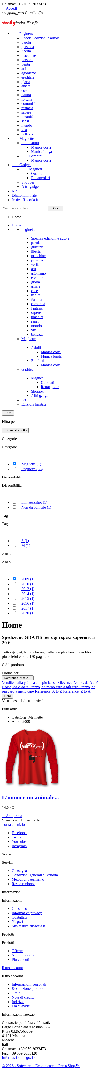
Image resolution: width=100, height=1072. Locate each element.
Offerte (17, 951)
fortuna (26, 99)
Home (16, 225)
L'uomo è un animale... (30, 797)
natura (26, 95)
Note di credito (23, 997)
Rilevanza (65, 682)
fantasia (27, 108)
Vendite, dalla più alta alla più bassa (29, 682)
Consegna (19, 871)
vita (24, 130)
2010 (27, 584)
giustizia (27, 47)
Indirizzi (18, 1002)
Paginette (22, 34)
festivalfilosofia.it (25, 200)
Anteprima (12, 816)
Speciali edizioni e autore (40, 38)
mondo (26, 125)
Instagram (19, 846)
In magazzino (34, 502)
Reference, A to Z (18, 678)
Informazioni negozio (18, 1057)
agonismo (28, 73)
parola (26, 42)
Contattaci (19, 917)
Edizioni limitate (24, 195)
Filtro (7, 696)
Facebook (19, 833)
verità (25, 64)
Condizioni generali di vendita (35, 875)
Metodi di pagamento (28, 879)
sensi (25, 121)
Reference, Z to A (77, 691)
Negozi (17, 922)
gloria (25, 82)
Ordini (17, 993)
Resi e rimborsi (23, 884)
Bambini (31, 156)
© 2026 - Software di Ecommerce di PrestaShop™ (41, 1066)
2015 (27, 598)
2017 (27, 608)
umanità (27, 117)
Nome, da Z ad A (15, 687)
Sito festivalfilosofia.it (28, 926)
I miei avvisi (21, 1006)
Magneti (31, 169)
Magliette (23, 138)
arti (23, 69)
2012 (27, 589)
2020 (27, 613)
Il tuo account (12, 968)
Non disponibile (36, 507)
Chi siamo (19, 908)
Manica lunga (41, 152)
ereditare (27, 77)
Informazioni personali (29, 984)
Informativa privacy (27, 913)
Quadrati (37, 173)
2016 (27, 603)
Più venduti (20, 959)
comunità (28, 103)
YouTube (19, 841)
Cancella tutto (15, 430)
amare (26, 86)
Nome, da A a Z (86, 682)
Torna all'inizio (15, 824)
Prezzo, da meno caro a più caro (54, 687)
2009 (27, 579)
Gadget (21, 165)
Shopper (27, 182)
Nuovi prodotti (23, 955)
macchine (28, 55)
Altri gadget (30, 186)
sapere (26, 112)
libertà (26, 51)
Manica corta (41, 147)
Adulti (30, 143)
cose (24, 90)
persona (27, 60)
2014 (27, 594)
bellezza (27, 134)
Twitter (17, 837)
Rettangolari (40, 178)
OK (8, 413)
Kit (14, 191)
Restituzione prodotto (28, 989)
